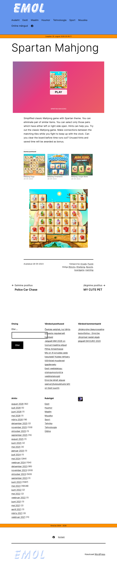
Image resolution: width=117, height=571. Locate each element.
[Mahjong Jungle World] (82, 164)
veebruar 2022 (18, 497)
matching (89, 270)
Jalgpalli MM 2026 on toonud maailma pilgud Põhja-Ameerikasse (56, 345)
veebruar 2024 (18, 462)
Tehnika (48, 423)
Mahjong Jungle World (79, 176)
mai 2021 (15, 505)
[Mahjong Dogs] (34, 164)
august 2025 (17, 439)
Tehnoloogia (51, 427)
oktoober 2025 (18, 431)
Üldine (48, 431)
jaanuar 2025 (17, 451)
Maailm (48, 411)
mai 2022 (15, 493)
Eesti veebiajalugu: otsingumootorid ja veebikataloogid (54, 372)
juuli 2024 (16, 454)
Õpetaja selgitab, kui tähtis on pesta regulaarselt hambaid (57, 333)
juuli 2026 (16, 408)
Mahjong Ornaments (54, 176)
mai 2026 (15, 415)
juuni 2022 (16, 490)
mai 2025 (15, 447)
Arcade (83, 264)
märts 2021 (16, 513)
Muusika (49, 415)
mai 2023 (15, 486)
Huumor (48, 408)
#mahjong (80, 267)
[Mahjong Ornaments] (58, 164)
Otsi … (14, 329)
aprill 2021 (16, 509)
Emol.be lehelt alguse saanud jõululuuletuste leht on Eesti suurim (57, 384)
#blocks (72, 267)
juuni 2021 (16, 501)
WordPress (100, 554)
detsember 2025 (19, 423)
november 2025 (19, 427)
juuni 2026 (16, 411)
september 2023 (19, 478)
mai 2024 (16, 458)
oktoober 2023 (18, 474)
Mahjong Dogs (29, 176)
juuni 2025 (16, 443)
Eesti (47, 404)
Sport (47, 419)
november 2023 (19, 470)
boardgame (79, 270)
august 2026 (17, 404)
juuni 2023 (16, 482)
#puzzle (89, 267)
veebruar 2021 (18, 517)
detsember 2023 (19, 466)
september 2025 (19, 435)
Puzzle (90, 264)
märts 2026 (17, 419)
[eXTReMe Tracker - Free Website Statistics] (80, 399)
